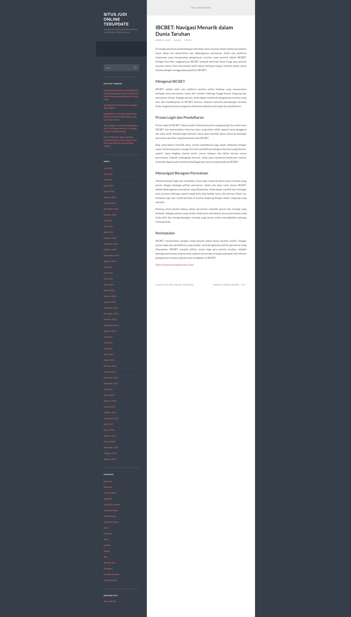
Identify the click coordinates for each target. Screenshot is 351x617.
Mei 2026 (108, 180)
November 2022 (111, 383)
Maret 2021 (109, 430)
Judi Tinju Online (111, 522)
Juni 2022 (108, 389)
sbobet (107, 551)
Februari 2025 (110, 238)
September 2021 (111, 418)
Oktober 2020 (110, 453)
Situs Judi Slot (110, 601)
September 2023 (111, 325)
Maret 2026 (109, 191)
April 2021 (108, 424)
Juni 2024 (108, 273)
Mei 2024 (108, 279)
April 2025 (108, 232)
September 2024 (111, 255)
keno (106, 528)
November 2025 (111, 209)
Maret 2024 (109, 290)
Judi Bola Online (111, 510)
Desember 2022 (111, 377)
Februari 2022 (110, 401)
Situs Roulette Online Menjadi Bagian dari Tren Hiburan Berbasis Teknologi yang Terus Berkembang (121, 128)
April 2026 (108, 185)
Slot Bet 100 (109, 562)
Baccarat (108, 481)
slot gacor (108, 568)
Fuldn (177, 40)
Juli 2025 (108, 220)
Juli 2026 (108, 168)
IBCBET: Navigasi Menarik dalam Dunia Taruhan (194, 30)
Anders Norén (231, 285)
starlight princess (111, 574)
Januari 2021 (110, 441)
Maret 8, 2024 (163, 40)
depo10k (108, 498)
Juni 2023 (108, 342)
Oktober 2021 (110, 412)
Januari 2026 (110, 203)
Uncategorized (110, 580)
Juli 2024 (108, 267)
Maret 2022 (109, 395)
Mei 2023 (108, 348)
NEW (106, 539)
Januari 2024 (110, 302)
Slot (105, 557)
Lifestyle (108, 533)
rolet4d (107, 545)
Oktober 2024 (110, 249)
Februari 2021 (110, 436)
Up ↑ (244, 285)
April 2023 (108, 354)
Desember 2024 (111, 244)
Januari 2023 (110, 371)
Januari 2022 (110, 406)
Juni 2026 (108, 174)
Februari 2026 (110, 197)
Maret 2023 (109, 360)
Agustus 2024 (110, 261)
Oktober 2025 (110, 214)
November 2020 (111, 447)
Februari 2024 (110, 296)
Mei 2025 (108, 226)
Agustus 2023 (110, 331)
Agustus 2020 (110, 459)
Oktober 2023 (110, 319)
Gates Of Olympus (112, 504)
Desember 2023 (111, 308)
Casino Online (110, 493)
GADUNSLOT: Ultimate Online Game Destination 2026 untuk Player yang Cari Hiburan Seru (120, 117)
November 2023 (111, 313)
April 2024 (108, 284)
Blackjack (108, 487)
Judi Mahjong (110, 516)
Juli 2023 (108, 337)
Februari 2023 (110, 366)
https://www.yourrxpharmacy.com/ (174, 264)
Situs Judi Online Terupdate (116, 19)
